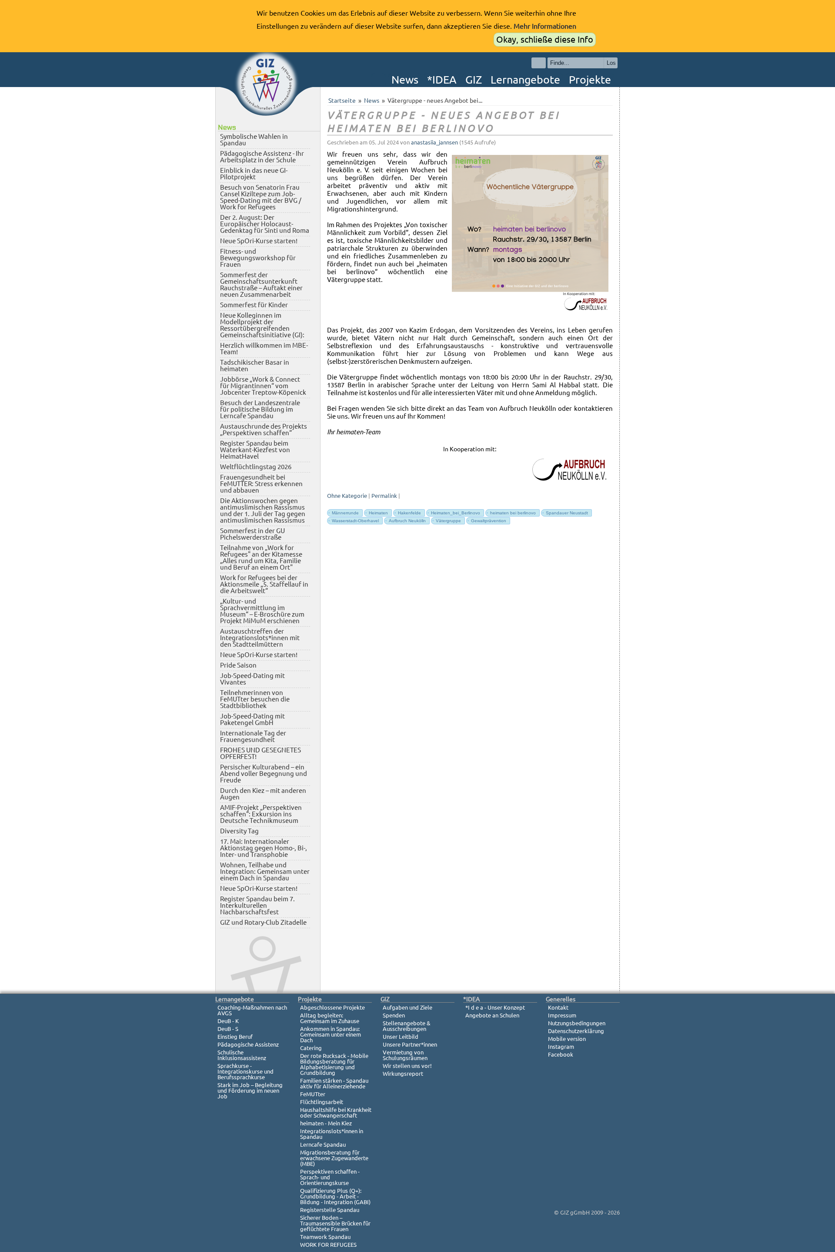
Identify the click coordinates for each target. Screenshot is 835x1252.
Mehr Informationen (545, 26)
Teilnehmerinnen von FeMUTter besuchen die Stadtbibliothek (255, 699)
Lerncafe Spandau (323, 1144)
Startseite (342, 100)
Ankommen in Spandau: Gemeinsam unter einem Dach (330, 1034)
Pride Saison (238, 665)
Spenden (394, 1015)
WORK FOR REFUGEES (328, 1245)
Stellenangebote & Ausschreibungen (407, 1026)
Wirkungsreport (403, 1074)
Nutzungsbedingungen (576, 1023)
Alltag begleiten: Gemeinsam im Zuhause (329, 1018)
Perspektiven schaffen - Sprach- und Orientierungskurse (330, 1177)
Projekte (590, 80)
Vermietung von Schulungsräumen (405, 1055)
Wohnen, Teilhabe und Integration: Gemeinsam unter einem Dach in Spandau (265, 871)
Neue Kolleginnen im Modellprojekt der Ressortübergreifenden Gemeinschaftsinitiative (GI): (262, 325)
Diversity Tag (239, 831)
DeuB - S (227, 1029)
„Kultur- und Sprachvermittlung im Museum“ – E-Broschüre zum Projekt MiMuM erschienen (262, 611)
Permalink (384, 496)
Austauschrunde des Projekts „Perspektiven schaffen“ (263, 429)
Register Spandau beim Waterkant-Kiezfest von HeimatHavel (255, 450)
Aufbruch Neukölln (405, 520)
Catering (311, 1048)
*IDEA (442, 80)
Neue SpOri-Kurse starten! (258, 241)
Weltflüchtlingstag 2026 (255, 466)
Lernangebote (525, 80)
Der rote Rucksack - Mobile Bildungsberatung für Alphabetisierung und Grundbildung (334, 1064)
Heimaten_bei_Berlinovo (454, 512)
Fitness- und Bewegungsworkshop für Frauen (258, 258)
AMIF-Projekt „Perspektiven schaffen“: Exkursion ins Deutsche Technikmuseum (261, 814)
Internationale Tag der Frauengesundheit (253, 736)
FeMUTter (312, 1094)
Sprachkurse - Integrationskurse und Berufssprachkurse (245, 1071)
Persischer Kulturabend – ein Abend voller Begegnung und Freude (263, 773)
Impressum (562, 1015)
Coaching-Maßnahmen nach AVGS (252, 1010)
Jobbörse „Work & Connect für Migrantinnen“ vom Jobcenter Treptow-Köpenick (263, 386)
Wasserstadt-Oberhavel (353, 520)
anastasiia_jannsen (434, 142)
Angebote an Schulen (492, 1015)
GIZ (473, 80)
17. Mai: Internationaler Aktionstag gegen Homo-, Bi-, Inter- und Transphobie (263, 848)
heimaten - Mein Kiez (326, 1123)
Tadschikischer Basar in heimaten (254, 365)
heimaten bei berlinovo (511, 512)
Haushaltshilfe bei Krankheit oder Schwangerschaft (335, 1112)
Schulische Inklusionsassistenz (241, 1055)
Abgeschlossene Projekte (332, 1007)
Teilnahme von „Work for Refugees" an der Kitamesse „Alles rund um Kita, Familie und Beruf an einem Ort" (261, 557)
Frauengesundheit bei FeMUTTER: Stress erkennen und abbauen (261, 483)
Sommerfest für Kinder (254, 305)
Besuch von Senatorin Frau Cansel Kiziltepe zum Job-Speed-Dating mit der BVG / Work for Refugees (260, 197)
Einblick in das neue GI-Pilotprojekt (253, 173)
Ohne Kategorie (347, 496)
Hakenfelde (407, 512)
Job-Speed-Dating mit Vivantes (252, 678)
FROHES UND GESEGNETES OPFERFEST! (260, 753)
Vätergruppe (446, 520)
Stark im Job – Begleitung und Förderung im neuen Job (250, 1090)
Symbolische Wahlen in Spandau (254, 139)
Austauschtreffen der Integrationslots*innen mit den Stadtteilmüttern (260, 638)
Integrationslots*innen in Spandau (331, 1134)
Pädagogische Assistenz (248, 1044)
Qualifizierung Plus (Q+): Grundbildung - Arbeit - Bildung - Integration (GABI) (335, 1196)
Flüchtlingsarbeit (321, 1102)
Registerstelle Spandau (329, 1210)
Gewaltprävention (487, 520)
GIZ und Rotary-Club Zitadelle (263, 922)
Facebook (560, 1054)
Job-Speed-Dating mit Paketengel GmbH (252, 719)
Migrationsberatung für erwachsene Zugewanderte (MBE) (334, 1158)
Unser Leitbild (400, 1037)
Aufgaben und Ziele (407, 1007)
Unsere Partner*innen (410, 1044)
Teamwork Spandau (325, 1237)
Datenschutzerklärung (576, 1031)
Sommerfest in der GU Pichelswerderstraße (252, 533)
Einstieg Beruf (235, 1037)
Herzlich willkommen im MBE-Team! (264, 348)
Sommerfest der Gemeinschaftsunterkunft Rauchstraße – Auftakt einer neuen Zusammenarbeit (261, 285)
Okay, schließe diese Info (544, 39)
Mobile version (567, 1039)
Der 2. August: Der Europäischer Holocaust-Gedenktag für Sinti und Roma (264, 224)
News (404, 80)
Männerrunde (343, 512)
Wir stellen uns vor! (407, 1066)
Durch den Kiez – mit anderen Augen (263, 793)
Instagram (561, 1047)
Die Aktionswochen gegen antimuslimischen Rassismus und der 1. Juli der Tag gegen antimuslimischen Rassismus (262, 510)
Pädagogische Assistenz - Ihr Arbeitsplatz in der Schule (262, 156)
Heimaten (376, 512)
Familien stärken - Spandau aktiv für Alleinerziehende (334, 1083)
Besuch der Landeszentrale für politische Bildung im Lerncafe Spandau (260, 409)
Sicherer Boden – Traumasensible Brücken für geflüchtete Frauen (335, 1223)
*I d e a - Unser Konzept (495, 1007)
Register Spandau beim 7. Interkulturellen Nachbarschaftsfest (257, 905)
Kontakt (558, 1007)
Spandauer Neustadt (565, 512)
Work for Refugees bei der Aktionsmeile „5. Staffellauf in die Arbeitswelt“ (264, 584)
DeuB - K (228, 1021)
